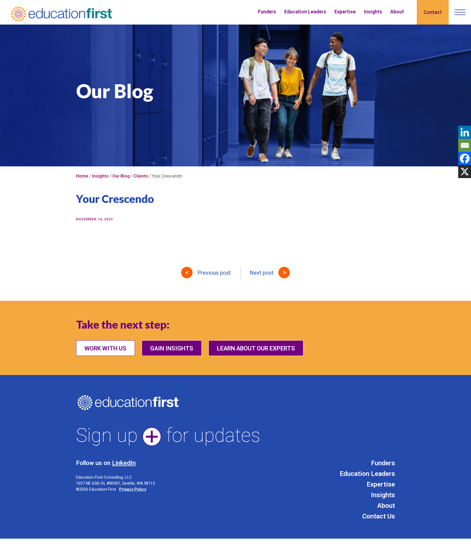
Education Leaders (305, 11)
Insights (373, 11)
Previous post (214, 272)
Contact (433, 12)
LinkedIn (124, 462)
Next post (262, 272)
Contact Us (378, 516)
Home (82, 176)
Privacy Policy (132, 489)
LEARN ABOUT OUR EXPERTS (256, 348)
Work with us (105, 348)
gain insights (171, 348)
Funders (267, 11)
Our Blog (121, 176)
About (397, 11)
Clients (141, 176)
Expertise (345, 11)
